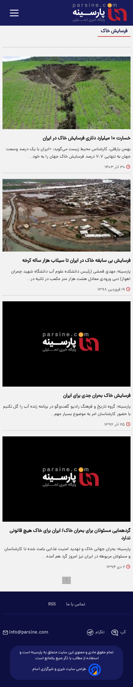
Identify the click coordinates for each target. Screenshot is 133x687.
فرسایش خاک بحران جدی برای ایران (97, 396)
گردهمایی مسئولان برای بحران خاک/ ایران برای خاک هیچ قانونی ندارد (70, 534)
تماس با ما (75, 604)
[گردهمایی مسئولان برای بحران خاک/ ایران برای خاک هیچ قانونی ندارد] (66, 479)
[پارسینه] (96, 13)
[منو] (14, 13)
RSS (52, 604)
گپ (123, 632)
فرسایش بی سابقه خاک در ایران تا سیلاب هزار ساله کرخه (76, 261)
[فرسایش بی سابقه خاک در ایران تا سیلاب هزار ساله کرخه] (66, 215)
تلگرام (100, 632)
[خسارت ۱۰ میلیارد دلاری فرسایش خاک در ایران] (66, 93)
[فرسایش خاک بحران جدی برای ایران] (66, 344)
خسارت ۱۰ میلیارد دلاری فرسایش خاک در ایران (87, 138)
